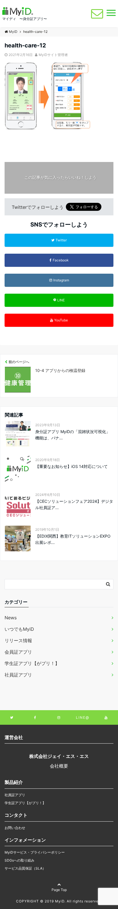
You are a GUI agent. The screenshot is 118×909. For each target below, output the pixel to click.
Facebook (61, 260)
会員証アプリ (18, 652)
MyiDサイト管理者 (53, 55)
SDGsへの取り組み (19, 860)
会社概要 (59, 766)
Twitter (61, 240)
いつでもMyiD (19, 629)
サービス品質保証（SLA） (25, 868)
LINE (61, 300)
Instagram (61, 280)
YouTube (61, 320)
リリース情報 (18, 640)
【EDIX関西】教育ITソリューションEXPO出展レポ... (73, 539)
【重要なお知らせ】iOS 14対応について (71, 466)
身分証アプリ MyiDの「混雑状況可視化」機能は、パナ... (72, 434)
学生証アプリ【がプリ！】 (32, 663)
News (11, 617)
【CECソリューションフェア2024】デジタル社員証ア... (74, 504)
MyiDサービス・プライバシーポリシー (35, 852)
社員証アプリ (18, 675)
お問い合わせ (15, 828)
